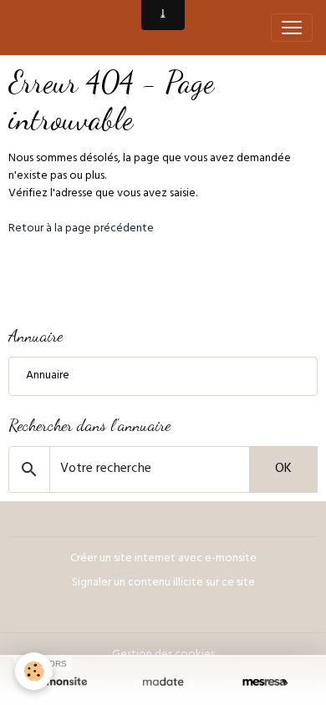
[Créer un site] (61, 682)
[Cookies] (34, 671)
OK (283, 469)
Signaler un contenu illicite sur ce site (163, 583)
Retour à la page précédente (81, 229)
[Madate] (163, 682)
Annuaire (47, 376)
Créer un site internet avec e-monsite (163, 559)
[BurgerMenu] (292, 27)
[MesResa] (265, 682)
